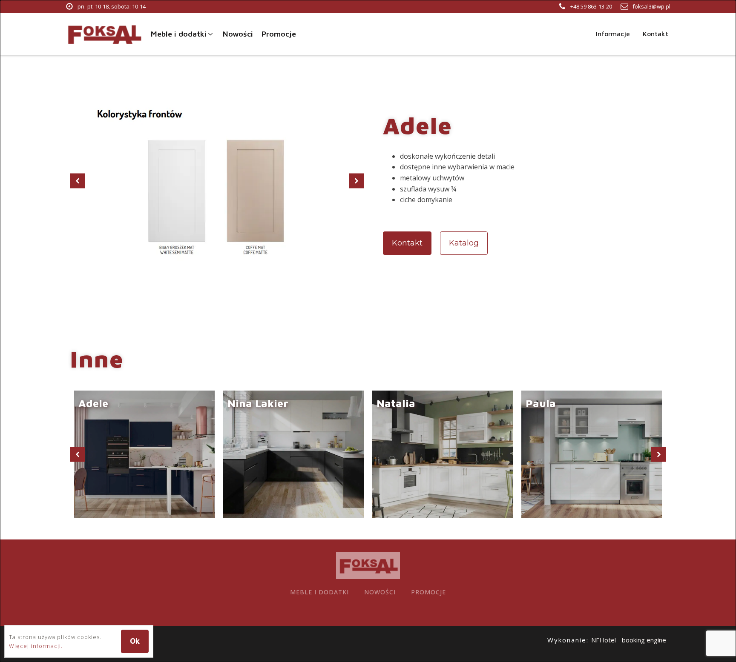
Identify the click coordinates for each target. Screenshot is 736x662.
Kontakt (655, 33)
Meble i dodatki (319, 592)
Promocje (428, 592)
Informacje (613, 33)
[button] (182, 34)
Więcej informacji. (36, 646)
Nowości (380, 592)
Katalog (464, 243)
